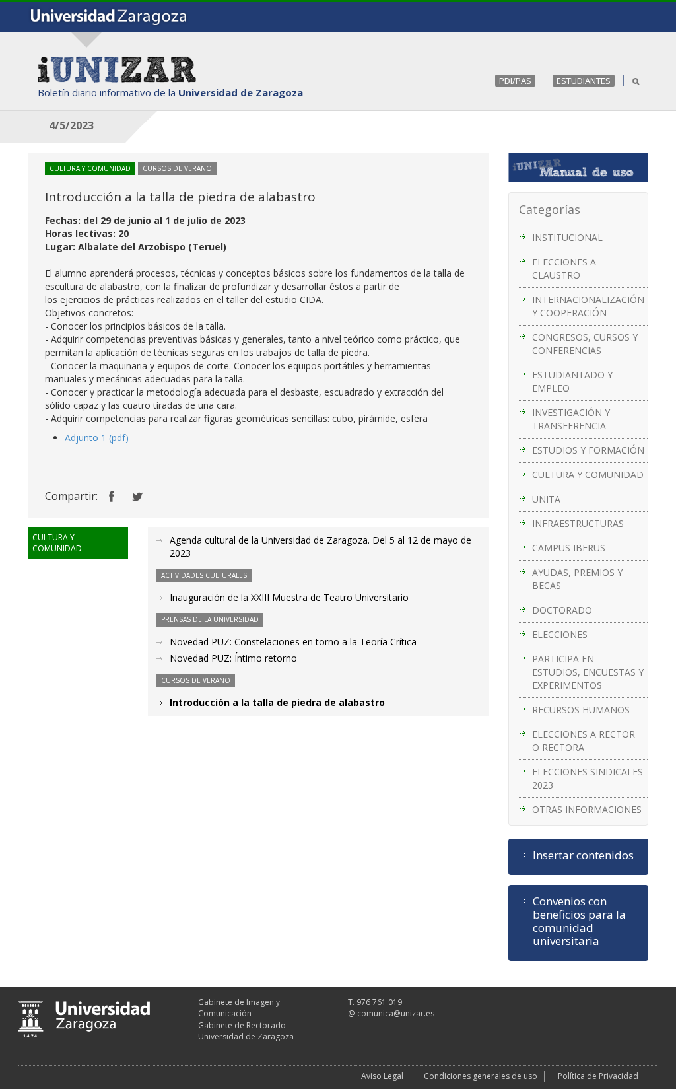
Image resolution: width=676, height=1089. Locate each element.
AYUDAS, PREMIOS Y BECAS (577, 579)
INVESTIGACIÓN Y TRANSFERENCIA (571, 419)
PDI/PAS (515, 81)
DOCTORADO (562, 610)
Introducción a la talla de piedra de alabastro (277, 702)
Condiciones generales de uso (480, 1076)
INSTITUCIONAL (567, 237)
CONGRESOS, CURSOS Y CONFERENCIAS (585, 344)
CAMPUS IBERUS (568, 548)
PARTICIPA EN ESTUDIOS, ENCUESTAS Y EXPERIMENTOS (588, 671)
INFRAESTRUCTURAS (578, 523)
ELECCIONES (560, 634)
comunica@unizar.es (395, 1013)
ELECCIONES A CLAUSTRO (564, 268)
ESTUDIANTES (584, 81)
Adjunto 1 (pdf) (97, 437)
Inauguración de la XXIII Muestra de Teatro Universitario (289, 597)
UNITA (546, 499)
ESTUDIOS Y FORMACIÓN (588, 450)
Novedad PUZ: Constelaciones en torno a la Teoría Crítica (293, 641)
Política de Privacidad (598, 1076)
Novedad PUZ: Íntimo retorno (233, 658)
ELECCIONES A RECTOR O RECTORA (583, 741)
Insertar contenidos (583, 855)
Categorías (549, 209)
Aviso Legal (382, 1076)
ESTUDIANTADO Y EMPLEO (572, 381)
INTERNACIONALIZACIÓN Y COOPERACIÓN (588, 306)
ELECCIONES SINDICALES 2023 (587, 778)
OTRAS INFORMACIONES (587, 809)
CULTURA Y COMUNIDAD (588, 474)
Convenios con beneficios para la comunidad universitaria (579, 921)
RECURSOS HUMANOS (581, 709)
